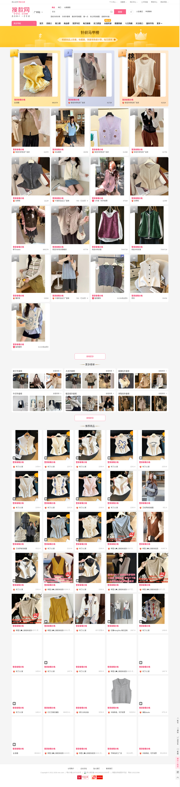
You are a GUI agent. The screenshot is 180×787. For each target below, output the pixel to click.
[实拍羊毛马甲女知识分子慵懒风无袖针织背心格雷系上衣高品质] (122, 691)
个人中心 (112, 2)
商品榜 (66, 23)
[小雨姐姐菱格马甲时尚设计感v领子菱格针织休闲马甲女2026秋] (153, 698)
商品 (53, 7)
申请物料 (148, 12)
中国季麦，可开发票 (118, 712)
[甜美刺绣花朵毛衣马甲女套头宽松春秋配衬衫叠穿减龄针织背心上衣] (27, 698)
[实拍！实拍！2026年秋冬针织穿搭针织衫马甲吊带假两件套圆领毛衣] (122, 527)
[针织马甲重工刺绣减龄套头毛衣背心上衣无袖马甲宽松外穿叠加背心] (122, 732)
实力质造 (97, 23)
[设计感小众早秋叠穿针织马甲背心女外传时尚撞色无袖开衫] (90, 452)
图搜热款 (118, 23)
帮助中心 (154, 2)
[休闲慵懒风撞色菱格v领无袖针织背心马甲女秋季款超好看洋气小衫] (58, 493)
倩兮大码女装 (84, 712)
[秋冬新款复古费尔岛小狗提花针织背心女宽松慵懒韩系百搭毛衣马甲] (58, 650)
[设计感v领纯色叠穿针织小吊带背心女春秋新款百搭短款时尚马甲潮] (90, 575)
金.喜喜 (15, 753)
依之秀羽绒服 (95, 17)
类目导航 (17, 23)
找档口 (49, 23)
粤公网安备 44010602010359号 (98, 773)
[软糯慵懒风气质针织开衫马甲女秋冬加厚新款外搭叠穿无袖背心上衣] (90, 534)
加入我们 (96, 769)
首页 (41, 23)
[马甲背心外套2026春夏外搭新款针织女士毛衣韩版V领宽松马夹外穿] (122, 650)
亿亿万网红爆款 (53, 712)
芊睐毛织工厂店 (116, 753)
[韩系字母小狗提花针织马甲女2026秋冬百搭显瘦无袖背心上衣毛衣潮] (153, 452)
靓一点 (85, 17)
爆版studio (146, 712)
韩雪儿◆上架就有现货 (119, 549)
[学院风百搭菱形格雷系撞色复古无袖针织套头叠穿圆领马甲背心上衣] (153, 616)
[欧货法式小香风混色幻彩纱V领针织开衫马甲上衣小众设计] (90, 493)
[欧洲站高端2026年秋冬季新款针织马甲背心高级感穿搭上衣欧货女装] (122, 493)
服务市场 (150, 23)
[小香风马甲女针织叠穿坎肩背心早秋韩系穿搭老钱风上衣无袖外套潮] (27, 493)
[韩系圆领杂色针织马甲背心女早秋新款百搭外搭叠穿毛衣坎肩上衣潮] (58, 534)
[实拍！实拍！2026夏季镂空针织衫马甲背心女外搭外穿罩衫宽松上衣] (153, 568)
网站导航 (163, 2)
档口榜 (58, 23)
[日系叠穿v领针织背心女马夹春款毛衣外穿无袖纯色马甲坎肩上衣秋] (153, 527)
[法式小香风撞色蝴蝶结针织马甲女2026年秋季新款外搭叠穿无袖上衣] (27, 575)
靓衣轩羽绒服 (76, 17)
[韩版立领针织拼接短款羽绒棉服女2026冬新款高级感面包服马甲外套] (27, 527)
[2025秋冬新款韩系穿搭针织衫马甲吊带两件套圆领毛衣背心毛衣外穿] (90, 732)
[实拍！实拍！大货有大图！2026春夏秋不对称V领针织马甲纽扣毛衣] (58, 616)
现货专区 (76, 23)
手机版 (144, 2)
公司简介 (71, 769)
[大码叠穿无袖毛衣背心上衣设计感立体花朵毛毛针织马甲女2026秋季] (122, 452)
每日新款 (86, 23)
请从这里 (18, 2)
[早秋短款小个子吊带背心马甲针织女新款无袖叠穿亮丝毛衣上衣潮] (27, 650)
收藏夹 (123, 2)
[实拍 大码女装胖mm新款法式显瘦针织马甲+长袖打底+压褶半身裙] (90, 691)
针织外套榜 (66, 17)
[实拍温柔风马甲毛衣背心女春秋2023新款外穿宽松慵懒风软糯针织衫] (90, 650)
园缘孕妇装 (106, 17)
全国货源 (107, 23)
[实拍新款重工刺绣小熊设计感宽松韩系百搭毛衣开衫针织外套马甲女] (90, 609)
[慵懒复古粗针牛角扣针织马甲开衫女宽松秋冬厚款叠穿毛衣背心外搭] (58, 452)
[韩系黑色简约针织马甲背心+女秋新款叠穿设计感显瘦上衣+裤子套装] (58, 691)
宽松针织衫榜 (55, 17)
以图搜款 (67, 7)
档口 (59, 7)
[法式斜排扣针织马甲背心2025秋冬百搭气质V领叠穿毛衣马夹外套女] (58, 568)
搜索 (120, 12)
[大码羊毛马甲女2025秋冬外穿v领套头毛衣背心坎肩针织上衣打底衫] (58, 732)
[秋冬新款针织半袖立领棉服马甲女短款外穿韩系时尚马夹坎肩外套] (153, 486)
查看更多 (90, 418)
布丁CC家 (19, 467)
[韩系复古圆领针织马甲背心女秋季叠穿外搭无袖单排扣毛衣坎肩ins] (27, 452)
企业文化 (84, 769)
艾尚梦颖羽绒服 (148, 508)
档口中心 (133, 2)
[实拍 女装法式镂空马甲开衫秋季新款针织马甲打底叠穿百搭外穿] (27, 739)
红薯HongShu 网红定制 (119, 630)
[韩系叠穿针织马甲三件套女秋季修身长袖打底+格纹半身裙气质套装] (122, 616)
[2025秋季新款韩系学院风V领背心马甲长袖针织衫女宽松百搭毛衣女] (153, 657)
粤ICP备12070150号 (73, 773)
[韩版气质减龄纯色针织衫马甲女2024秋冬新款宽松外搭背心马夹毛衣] (122, 568)
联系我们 (109, 769)
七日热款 (129, 23)
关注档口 (139, 23)
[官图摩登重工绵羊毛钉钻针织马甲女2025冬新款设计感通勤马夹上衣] (153, 732)
